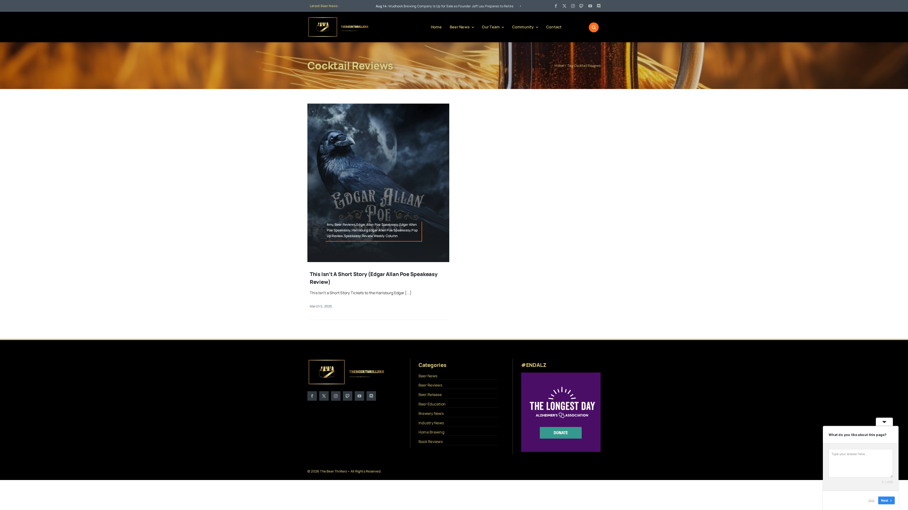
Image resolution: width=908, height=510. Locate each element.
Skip (871, 500)
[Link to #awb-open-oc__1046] (594, 27)
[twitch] (581, 6)
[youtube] (590, 6)
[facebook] (556, 6)
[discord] (599, 6)
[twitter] (564, 6)
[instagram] (573, 6)
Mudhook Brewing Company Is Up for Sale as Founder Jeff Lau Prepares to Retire (394, 6)
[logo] (338, 18)
